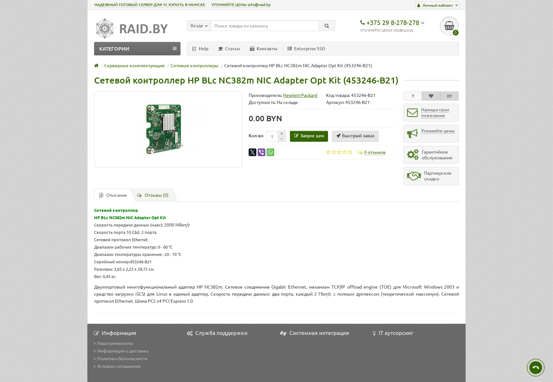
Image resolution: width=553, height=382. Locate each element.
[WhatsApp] (270, 152)
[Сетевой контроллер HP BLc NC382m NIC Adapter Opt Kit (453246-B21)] (168, 130)
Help (203, 48)
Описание (116, 195)
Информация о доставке (122, 351)
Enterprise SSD (309, 48)
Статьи (232, 48)
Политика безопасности (122, 358)
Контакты (267, 48)
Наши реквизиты (115, 343)
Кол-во (256, 135)
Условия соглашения (119, 366)
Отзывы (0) (157, 195)
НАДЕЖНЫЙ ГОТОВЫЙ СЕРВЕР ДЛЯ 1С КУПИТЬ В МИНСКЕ (149, 4)
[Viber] (261, 152)
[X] (252, 152)
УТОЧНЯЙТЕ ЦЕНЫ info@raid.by (241, 4)
